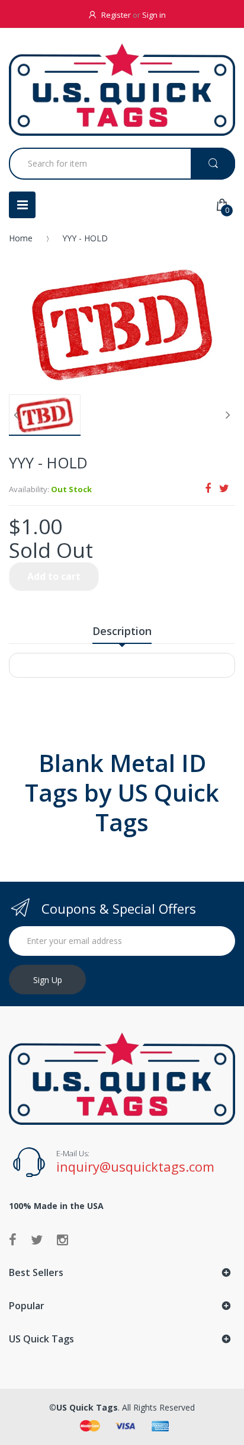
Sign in (154, 14)
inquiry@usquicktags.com (135, 1166)
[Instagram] (62, 1239)
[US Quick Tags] (122, 89)
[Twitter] (224, 488)
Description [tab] (122, 631)
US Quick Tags (87, 1407)
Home (21, 238)
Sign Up (47, 979)
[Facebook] (208, 488)
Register (116, 14)
